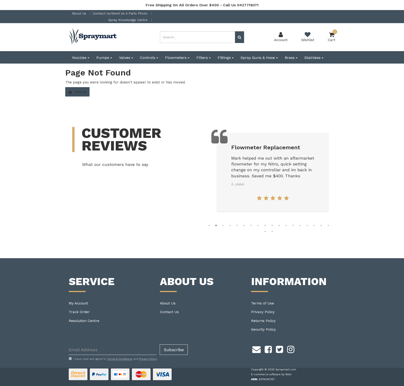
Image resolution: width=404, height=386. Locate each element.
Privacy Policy (263, 312)
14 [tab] (300, 225)
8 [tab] (258, 225)
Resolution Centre (84, 321)
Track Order (79, 312)
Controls (148, 57)
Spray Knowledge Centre (128, 20)
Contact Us (169, 312)
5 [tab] (237, 225)
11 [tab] (279, 225)
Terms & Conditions (119, 359)
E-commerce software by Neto (271, 374)
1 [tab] (209, 225)
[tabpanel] (272, 172)
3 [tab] (223, 225)
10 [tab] (272, 225)
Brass (290, 57)
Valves (125, 57)
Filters (202, 57)
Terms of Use (262, 303)
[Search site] (239, 37)
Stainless (313, 57)
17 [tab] (321, 225)
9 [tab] (265, 225)
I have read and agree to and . (115, 359)
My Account (78, 303)
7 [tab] (251, 225)
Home (80, 91)
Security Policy (263, 329)
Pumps (103, 57)
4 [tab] (230, 225)
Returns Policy (263, 321)
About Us (79, 13)
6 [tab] (244, 225)
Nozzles (80, 57)
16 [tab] (314, 225)
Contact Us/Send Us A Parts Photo (121, 13)
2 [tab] (216, 225)
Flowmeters (176, 57)
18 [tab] (328, 225)
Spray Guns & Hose (258, 57)
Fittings (225, 57)
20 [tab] (272, 231)
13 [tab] (293, 225)
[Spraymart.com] (93, 37)
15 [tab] (307, 225)
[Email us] (256, 348)
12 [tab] (286, 225)
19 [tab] (265, 231)
